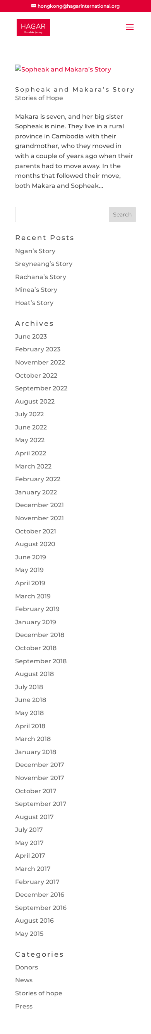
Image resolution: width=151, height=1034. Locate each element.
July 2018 (29, 687)
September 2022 (41, 388)
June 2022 (31, 427)
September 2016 (41, 907)
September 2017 (41, 803)
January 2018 (35, 752)
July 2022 (29, 414)
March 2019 (33, 596)
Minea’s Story (36, 289)
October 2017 (36, 791)
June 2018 (30, 700)
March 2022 (33, 466)
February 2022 (37, 479)
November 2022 (40, 362)
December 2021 (39, 505)
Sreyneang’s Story (43, 263)
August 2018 (34, 674)
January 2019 (35, 622)
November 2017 (39, 778)
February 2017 (37, 882)
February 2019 (37, 609)
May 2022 (30, 440)
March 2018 (33, 739)
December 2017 (39, 764)
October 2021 (35, 531)
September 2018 (41, 661)
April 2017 (30, 855)
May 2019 (29, 570)
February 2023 (37, 349)
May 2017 (29, 843)
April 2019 (30, 583)
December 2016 (39, 894)
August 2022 (35, 401)
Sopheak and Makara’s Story (75, 89)
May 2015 (29, 933)
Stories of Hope (39, 98)
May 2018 (29, 713)
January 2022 (36, 492)
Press (24, 1006)
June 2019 (30, 557)
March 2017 (33, 868)
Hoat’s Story (34, 303)
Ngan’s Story (35, 251)
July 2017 (29, 829)
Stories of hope (38, 993)
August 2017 (34, 817)
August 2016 (34, 920)
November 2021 (39, 518)
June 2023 (31, 336)
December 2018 (39, 635)
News (24, 980)
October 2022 (36, 375)
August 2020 (35, 544)
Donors (26, 967)
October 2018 (36, 648)
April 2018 (30, 726)
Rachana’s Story (40, 277)
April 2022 (30, 453)
